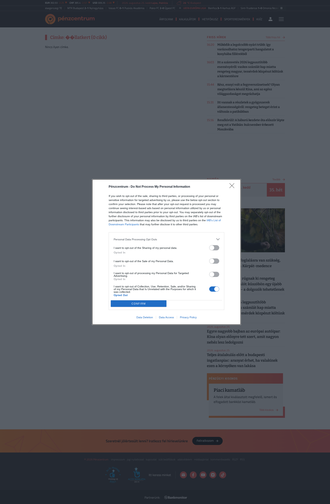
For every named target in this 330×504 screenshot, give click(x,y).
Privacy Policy (188, 317)
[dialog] (166, 252)
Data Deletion (144, 317)
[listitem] (166, 239)
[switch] (214, 247)
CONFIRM (139, 303)
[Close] (233, 187)
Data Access (166, 317)
